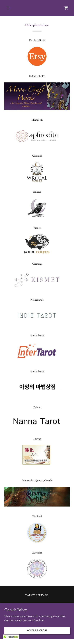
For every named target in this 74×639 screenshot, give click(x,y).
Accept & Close (37, 630)
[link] (66, 8)
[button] (9, 8)
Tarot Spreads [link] (37, 595)
